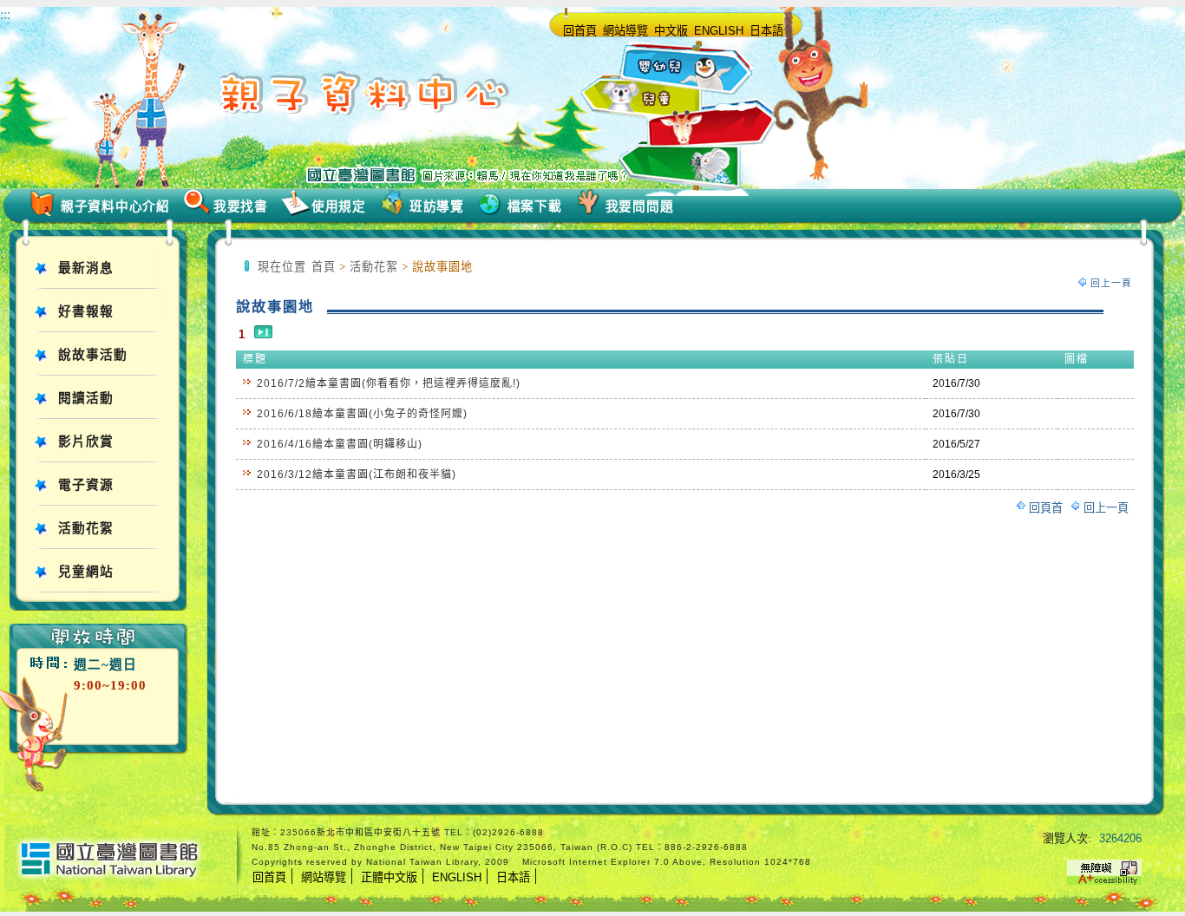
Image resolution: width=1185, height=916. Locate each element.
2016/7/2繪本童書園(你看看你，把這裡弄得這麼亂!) (388, 383)
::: (5, 14)
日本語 (766, 30)
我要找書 (240, 206)
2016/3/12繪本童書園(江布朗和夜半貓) (356, 474)
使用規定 (338, 206)
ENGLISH (718, 30)
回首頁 (580, 30)
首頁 (323, 266)
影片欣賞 (86, 441)
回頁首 (1046, 507)
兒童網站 (86, 572)
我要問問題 (640, 206)
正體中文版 (389, 877)
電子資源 (86, 485)
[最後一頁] (263, 334)
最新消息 (86, 268)
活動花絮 (86, 528)
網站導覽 (625, 30)
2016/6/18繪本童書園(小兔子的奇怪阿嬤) (362, 414)
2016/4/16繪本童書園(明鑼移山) (339, 444)
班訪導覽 (436, 206)
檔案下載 (534, 206)
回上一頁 (1111, 283)
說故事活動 (93, 355)
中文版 (671, 30)
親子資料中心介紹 (115, 206)
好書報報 (86, 311)
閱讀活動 (86, 398)
